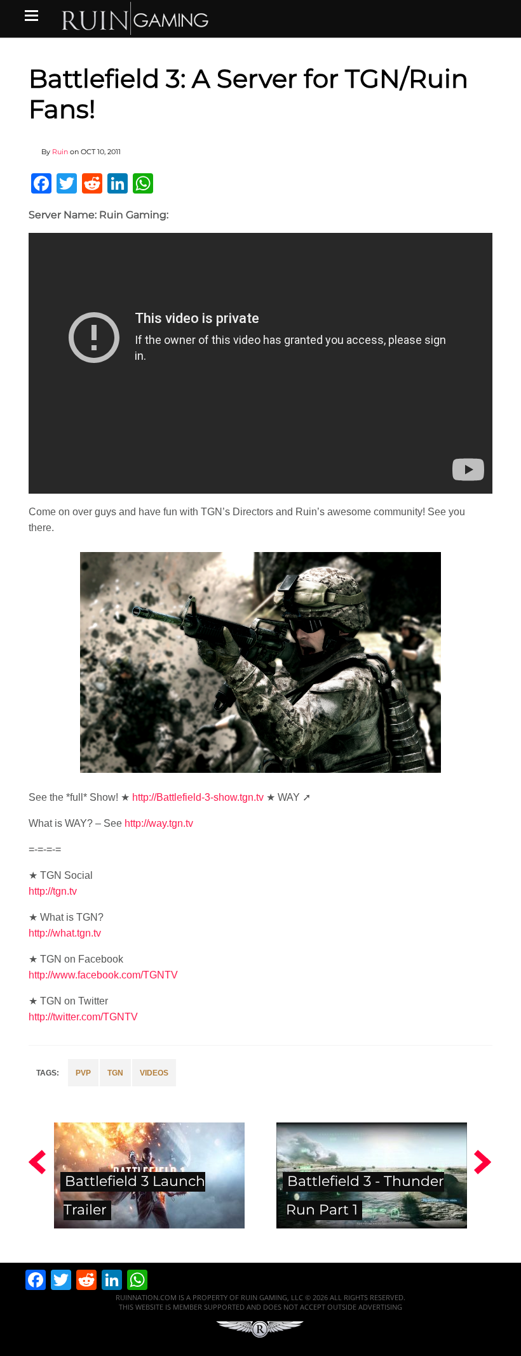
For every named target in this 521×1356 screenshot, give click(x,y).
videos (154, 1073)
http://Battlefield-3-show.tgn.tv (198, 797)
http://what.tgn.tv (65, 933)
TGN (115, 1073)
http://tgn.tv (53, 891)
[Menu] (31, 15)
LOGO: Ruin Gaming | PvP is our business (135, 17)
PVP (83, 1073)
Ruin (60, 151)
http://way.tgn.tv (159, 823)
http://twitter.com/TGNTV (83, 1016)
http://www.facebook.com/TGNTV (103, 975)
